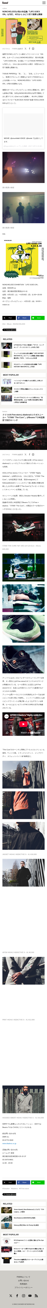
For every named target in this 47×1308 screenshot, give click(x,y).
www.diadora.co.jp (9, 1143)
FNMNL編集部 (17, 49)
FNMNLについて (23, 1277)
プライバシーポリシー (23, 1287)
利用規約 (23, 1284)
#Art (4, 324)
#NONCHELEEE (19, 324)
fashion (4, 411)
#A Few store (24, 1188)
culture (4, 8)
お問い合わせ (23, 1280)
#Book (9, 324)
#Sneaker (6, 1188)
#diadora (14, 1188)
